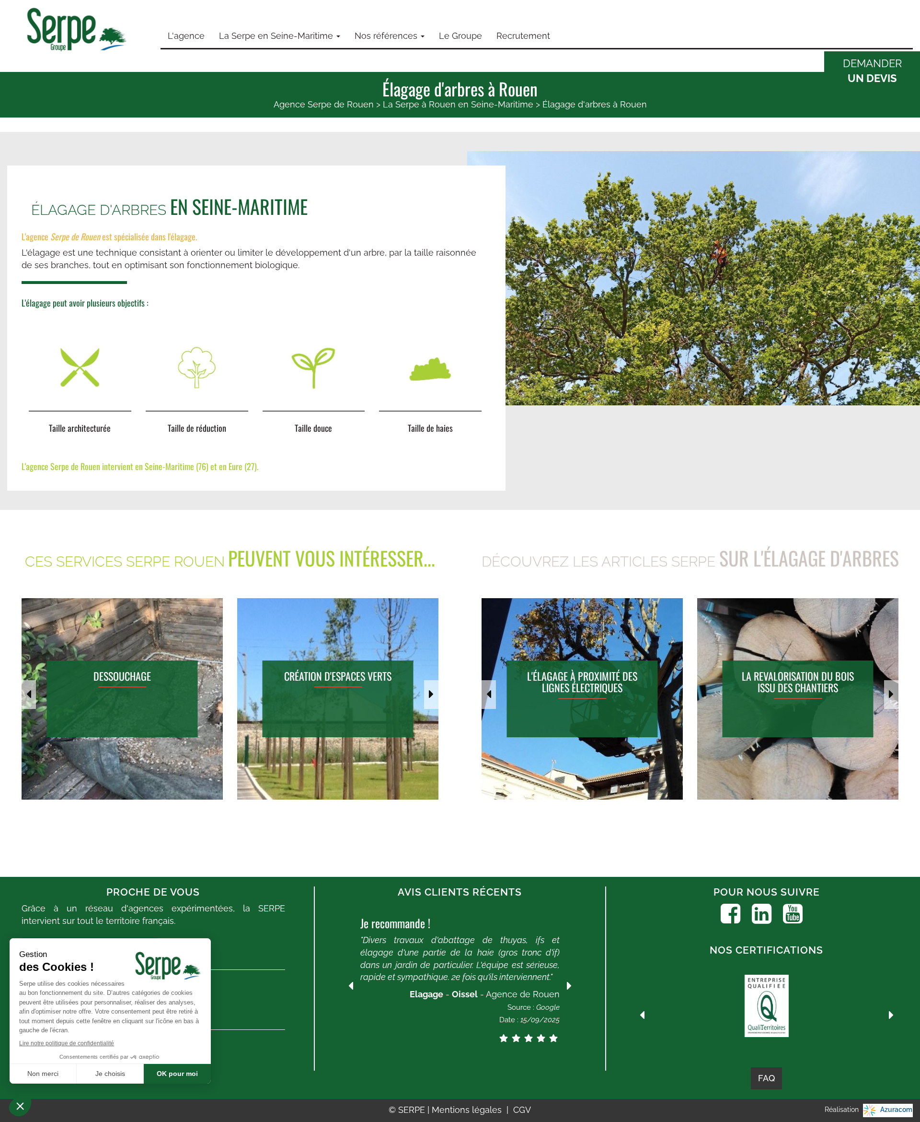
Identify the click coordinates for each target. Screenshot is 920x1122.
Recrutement (523, 36)
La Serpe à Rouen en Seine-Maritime (458, 104)
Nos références (387, 36)
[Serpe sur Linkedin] (761, 913)
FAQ (766, 1078)
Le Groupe (460, 36)
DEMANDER (872, 70)
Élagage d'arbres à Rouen (594, 104)
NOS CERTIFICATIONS (766, 950)
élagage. (184, 236)
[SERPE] (76, 31)
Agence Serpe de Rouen (324, 104)
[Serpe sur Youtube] (793, 913)
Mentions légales (468, 1110)
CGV (522, 1110)
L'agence (186, 36)
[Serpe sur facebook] (730, 913)
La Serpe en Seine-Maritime (277, 36)
